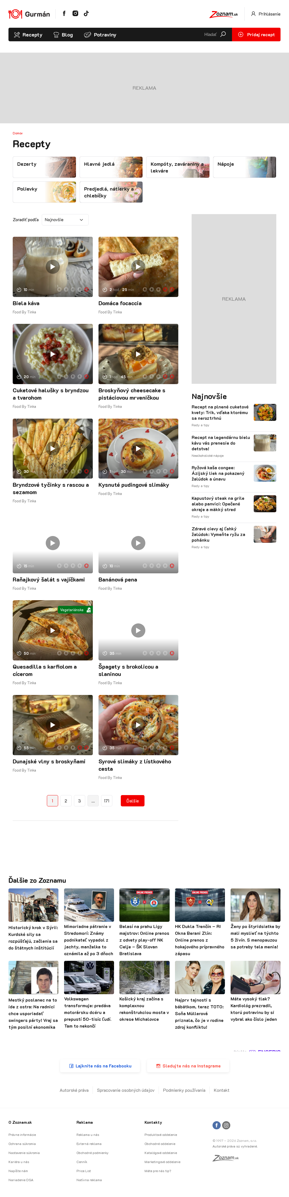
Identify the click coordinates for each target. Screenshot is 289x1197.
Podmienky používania (184, 1090)
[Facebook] (217, 1125)
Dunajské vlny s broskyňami (49, 761)
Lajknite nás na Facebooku (104, 1066)
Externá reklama (89, 1143)
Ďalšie (132, 801)
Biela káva (26, 303)
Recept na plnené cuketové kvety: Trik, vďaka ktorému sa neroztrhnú (220, 412)
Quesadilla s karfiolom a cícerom (45, 670)
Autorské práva (74, 1090)
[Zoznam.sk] (227, 1159)
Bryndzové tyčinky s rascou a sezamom (51, 488)
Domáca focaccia (120, 303)
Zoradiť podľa (26, 219)
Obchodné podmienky (92, 1152)
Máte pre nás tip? (157, 1170)
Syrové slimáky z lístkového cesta (134, 764)
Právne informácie (22, 1134)
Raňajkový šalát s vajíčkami (49, 579)
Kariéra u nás (18, 1161)
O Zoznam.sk (20, 1122)
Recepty (32, 34)
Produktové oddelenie (160, 1134)
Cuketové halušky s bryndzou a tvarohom (51, 393)
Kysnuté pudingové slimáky (133, 484)
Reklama (84, 1122)
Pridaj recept (260, 34)
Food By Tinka (24, 311)
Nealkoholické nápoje (208, 455)
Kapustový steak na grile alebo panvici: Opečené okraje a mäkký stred (218, 503)
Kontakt (221, 1090)
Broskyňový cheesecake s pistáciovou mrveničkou (131, 393)
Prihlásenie (269, 14)
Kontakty (153, 1122)
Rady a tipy (200, 425)
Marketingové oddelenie (162, 1161)
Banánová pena (117, 579)
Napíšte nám (18, 1170)
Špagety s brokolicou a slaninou (128, 670)
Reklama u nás (87, 1134)
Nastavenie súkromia (24, 1152)
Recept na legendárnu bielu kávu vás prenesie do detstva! (221, 442)
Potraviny (105, 34)
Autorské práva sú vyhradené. (235, 1146)
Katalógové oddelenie (160, 1152)
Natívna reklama (89, 1179)
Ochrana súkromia (22, 1143)
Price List (83, 1170)
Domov (18, 133)
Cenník (81, 1161)
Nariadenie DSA (20, 1179)
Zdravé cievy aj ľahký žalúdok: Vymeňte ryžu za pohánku (218, 534)
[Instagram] (226, 1125)
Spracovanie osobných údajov (126, 1090)
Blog (67, 34)
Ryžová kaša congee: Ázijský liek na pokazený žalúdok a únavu (218, 473)
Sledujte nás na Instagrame (192, 1066)
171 (106, 801)
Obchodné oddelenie (159, 1143)
